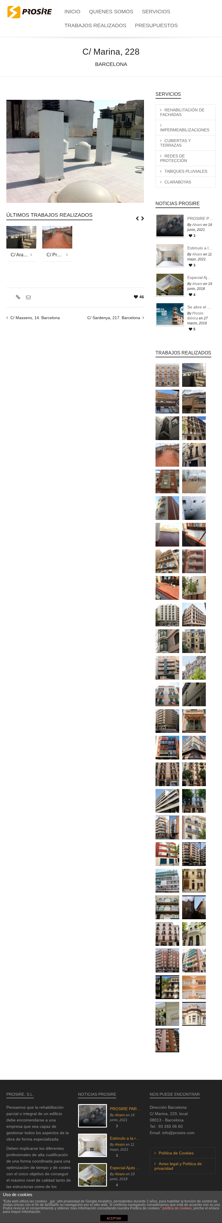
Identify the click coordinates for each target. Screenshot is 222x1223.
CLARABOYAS (177, 182)
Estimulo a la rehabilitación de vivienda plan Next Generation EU (200, 248)
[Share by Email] (28, 297)
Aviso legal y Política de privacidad (178, 1166)
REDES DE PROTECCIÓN (173, 158)
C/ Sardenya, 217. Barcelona (113, 317)
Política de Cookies (176, 1153)
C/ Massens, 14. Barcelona (35, 317)
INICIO (72, 11)
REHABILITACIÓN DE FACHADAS (182, 112)
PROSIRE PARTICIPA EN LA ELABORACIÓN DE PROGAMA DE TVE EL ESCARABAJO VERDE (200, 218)
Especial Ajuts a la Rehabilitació (200, 277)
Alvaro (197, 225)
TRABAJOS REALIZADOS (95, 25)
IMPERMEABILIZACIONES (184, 130)
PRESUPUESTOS (156, 25)
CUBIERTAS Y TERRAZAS (175, 143)
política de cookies (177, 1208)
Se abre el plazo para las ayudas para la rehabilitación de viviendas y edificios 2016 (200, 307)
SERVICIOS (156, 11)
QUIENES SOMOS (111, 11)
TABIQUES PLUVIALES (185, 171)
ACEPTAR (114, 1218)
